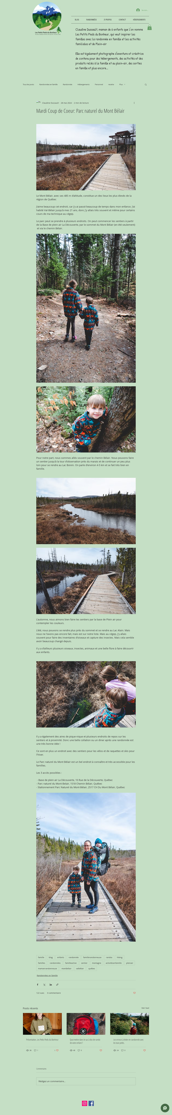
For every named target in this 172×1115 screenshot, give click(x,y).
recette (111, 84)
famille (41, 957)
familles (41, 963)
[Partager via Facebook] (37, 984)
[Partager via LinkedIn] (50, 984)
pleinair (129, 963)
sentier (84, 963)
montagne (96, 963)
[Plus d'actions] (134, 102)
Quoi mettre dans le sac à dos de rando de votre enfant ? (85, 1041)
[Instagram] (84, 1103)
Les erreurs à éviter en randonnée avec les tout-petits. (128, 1041)
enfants (60, 957)
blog (51, 957)
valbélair (80, 968)
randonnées (55, 963)
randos (109, 957)
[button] (149, 27)
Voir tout (145, 1008)
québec (91, 968)
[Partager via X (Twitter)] (44, 984)
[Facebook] (91, 1103)
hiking (119, 957)
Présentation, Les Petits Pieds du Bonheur (42, 1039)
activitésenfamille (114, 963)
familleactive (71, 963)
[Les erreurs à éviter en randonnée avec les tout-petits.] (129, 1024)
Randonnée (67, 84)
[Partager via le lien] (57, 984)
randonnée (74, 957)
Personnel (99, 84)
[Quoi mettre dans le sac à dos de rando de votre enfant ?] (86, 1024)
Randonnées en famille (48, 84)
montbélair (66, 968)
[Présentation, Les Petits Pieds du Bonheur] (42, 1024)
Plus (121, 84)
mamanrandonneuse (47, 968)
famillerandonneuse (92, 957)
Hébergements (83, 84)
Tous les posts (28, 84)
